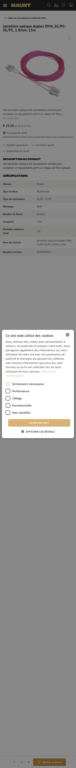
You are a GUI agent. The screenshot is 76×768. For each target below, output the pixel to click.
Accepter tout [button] (39, 422)
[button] (38, 431)
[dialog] (38, 384)
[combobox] (68, 334)
